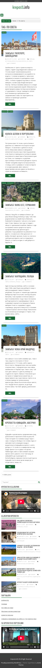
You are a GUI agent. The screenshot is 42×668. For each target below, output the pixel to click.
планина (19, 551)
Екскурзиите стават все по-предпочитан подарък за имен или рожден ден (29, 570)
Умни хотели (21, 563)
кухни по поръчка (7, 615)
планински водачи (28, 551)
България (20, 586)
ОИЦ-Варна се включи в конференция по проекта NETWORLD (28, 521)
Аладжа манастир (22, 538)
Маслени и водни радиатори (10, 611)
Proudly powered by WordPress (11, 663)
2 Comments (28, 282)
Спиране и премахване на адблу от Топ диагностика (18, 619)
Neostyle (19, 576)
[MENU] (1, 15)
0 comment (12, 63)
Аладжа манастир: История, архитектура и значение (26, 533)
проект (26, 526)
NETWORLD (20, 526)
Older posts (7, 475)
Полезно (12, 282)
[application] (21, 502)
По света (29, 61)
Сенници (4, 604)
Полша (18, 282)
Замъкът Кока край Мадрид (19, 349)
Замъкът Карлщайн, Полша (19, 276)
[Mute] (35, 511)
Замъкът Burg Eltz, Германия (20, 205)
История (8, 61)
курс (38, 549)
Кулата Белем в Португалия (19, 133)
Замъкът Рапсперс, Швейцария (15, 54)
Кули (6, 139)
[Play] (4, 511)
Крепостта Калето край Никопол (27, 582)
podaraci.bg (5, 600)
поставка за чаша (7, 608)
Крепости (15, 61)
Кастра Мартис (27, 576)
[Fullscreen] (38, 511)
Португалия (19, 139)
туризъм (37, 551)
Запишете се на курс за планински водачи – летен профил (28, 546)
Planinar (22, 59)
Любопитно (22, 61)
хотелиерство (29, 563)
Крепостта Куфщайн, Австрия (20, 422)
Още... (10, 104)
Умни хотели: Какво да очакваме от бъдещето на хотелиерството (28, 558)
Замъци (4, 32)
